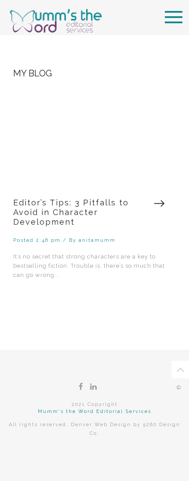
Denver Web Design (101, 424)
